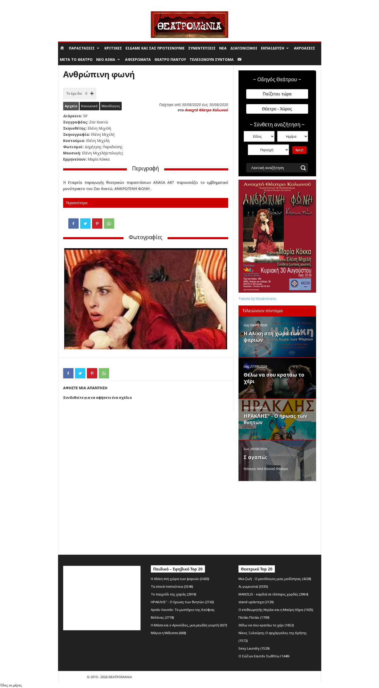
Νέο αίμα (105, 59)
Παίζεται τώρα (277, 94)
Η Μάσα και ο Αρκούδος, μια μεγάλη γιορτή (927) (189, 625)
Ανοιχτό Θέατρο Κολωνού (206, 109)
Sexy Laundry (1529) (254, 648)
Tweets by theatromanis (257, 298)
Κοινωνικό (89, 106)
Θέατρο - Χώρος (277, 109)
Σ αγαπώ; (255, 457)
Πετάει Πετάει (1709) (253, 617)
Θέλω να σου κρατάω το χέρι (274, 378)
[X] (85, 223)
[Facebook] (73, 223)
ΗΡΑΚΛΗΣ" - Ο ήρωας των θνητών (275, 419)
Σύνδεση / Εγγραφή (72, 4)
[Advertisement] (277, 516)
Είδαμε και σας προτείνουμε (155, 48)
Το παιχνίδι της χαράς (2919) (173, 594)
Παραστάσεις (82, 48)
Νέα (223, 48)
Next (219, 299)
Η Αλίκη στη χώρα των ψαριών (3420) (180, 578)
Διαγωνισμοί (243, 48)
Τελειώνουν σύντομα (212, 59)
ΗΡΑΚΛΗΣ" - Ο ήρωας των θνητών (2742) (182, 602)
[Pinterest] (97, 223)
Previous (72, 299)
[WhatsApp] (109, 223)
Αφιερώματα (138, 59)
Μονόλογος (111, 106)
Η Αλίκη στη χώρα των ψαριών (272, 336)
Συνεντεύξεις (202, 48)
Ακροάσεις (304, 48)
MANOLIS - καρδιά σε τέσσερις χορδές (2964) (273, 594)
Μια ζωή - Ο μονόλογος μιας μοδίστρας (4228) (274, 578)
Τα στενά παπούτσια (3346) (172, 586)
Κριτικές (113, 48)
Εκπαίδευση (272, 48)
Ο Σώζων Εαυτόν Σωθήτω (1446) (264, 656)
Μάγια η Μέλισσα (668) (168, 633)
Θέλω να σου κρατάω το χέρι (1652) (266, 625)
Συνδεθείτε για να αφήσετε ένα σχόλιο (97, 397)
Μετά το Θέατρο (76, 59)
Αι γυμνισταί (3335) (253, 586)
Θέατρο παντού (170, 59)
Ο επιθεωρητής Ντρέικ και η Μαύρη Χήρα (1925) (275, 609)
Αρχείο (71, 106)
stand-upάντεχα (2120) (256, 602)
